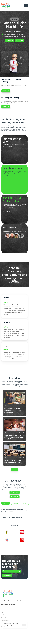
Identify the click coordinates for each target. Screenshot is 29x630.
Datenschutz (4, 618)
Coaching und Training (8, 604)
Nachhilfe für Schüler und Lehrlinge (12, 601)
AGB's (2, 615)
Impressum (4, 612)
